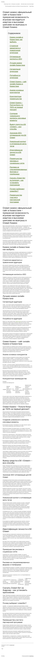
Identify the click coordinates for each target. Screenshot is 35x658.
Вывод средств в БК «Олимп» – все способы (18, 126)
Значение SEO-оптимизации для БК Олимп (18, 135)
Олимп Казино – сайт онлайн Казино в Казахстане (18, 84)
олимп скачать (18, 321)
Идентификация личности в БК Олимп (16, 152)
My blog (2, 1)
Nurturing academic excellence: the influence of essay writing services (16, 6)
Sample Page (31, 6)
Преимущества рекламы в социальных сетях (17, 161)
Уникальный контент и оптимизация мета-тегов (18, 143)
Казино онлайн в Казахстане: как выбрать (16, 39)
